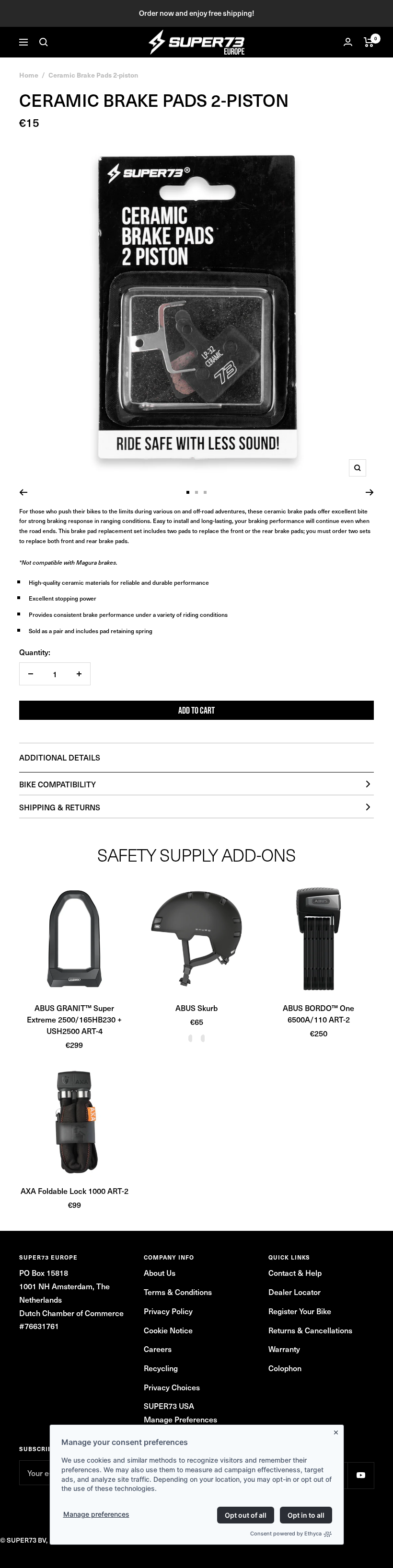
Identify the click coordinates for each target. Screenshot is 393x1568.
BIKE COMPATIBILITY (57, 784)
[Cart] (369, 42)
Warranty (284, 1348)
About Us (159, 1272)
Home (28, 75)
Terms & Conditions (178, 1291)
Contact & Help (295, 1272)
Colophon (284, 1368)
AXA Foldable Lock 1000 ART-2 (74, 1190)
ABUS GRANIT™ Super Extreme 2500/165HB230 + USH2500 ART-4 (74, 1019)
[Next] (370, 492)
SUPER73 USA (169, 1405)
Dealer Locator (294, 1291)
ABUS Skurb (196, 1007)
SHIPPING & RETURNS (59, 807)
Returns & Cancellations (310, 1330)
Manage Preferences (180, 1419)
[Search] (43, 42)
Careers (158, 1348)
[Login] (348, 42)
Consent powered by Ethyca (286, 1533)
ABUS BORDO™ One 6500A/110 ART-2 (318, 1013)
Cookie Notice (168, 1330)
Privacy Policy (168, 1311)
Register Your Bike (299, 1311)
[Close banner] (338, 1430)
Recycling (161, 1368)
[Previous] (23, 492)
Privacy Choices (172, 1387)
